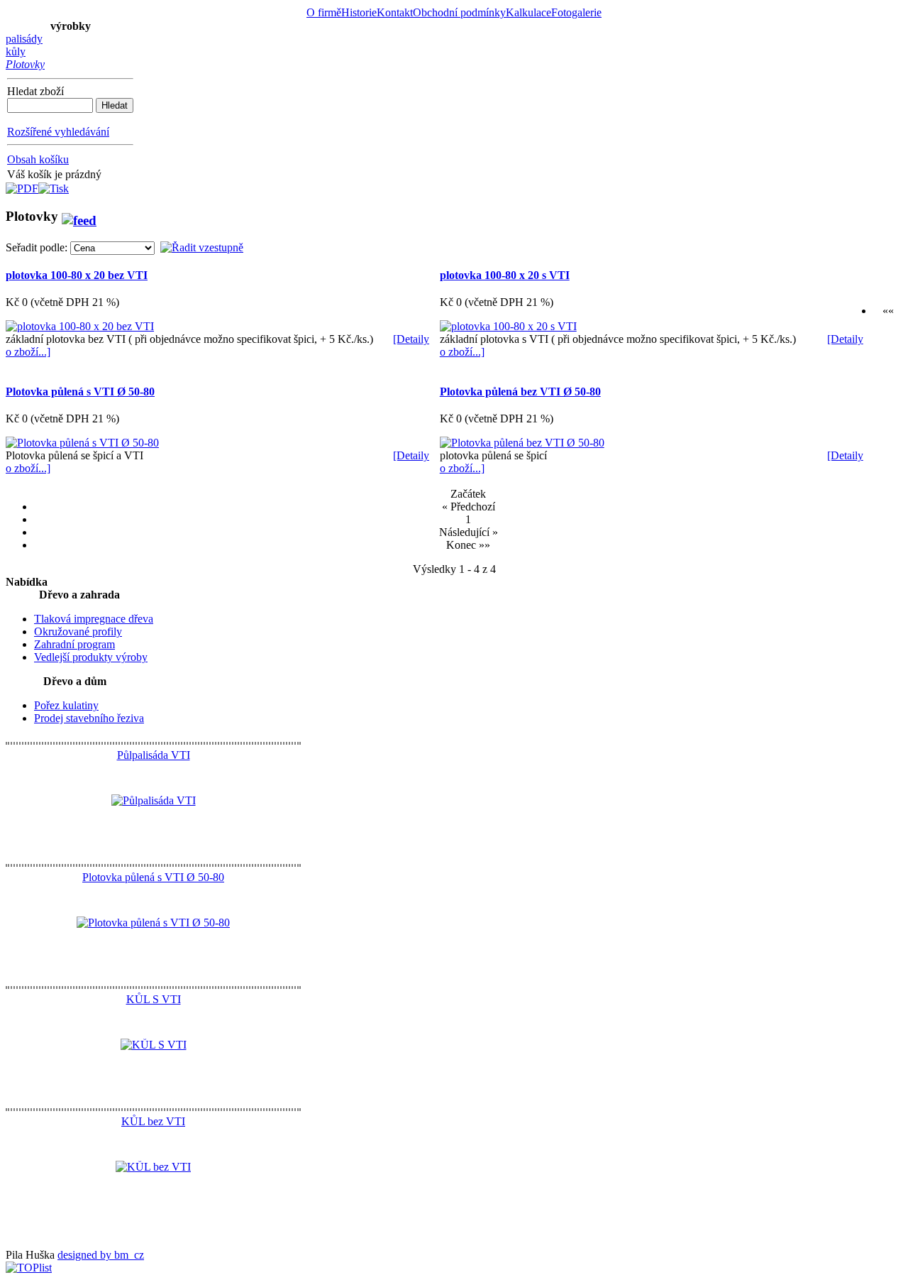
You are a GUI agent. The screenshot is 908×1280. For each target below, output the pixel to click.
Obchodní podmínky (459, 12)
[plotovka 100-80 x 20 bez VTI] (80, 326)
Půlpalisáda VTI (153, 755)
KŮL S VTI (153, 999)
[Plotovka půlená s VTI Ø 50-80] (82, 443)
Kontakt (395, 12)
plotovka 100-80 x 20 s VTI (505, 275)
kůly (16, 51)
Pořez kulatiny (66, 705)
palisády (24, 39)
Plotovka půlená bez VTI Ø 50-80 (520, 391)
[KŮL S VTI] (154, 1045)
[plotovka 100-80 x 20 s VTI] (508, 326)
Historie (359, 12)
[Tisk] (53, 185)
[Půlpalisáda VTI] (153, 800)
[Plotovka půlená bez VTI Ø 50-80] (522, 443)
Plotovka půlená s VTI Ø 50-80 (80, 391)
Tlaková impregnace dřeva (93, 619)
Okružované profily (78, 631)
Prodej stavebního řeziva (89, 718)
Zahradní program (74, 644)
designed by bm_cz (100, 1255)
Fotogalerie (576, 12)
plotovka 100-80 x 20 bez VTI (77, 275)
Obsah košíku (38, 159)
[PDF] (22, 185)
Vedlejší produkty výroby (91, 657)
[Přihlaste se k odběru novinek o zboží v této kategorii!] (79, 216)
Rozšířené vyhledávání (58, 132)
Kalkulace (528, 12)
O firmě (323, 12)
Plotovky (25, 64)
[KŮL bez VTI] (153, 1167)
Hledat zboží (35, 91)
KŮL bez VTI (153, 1121)
